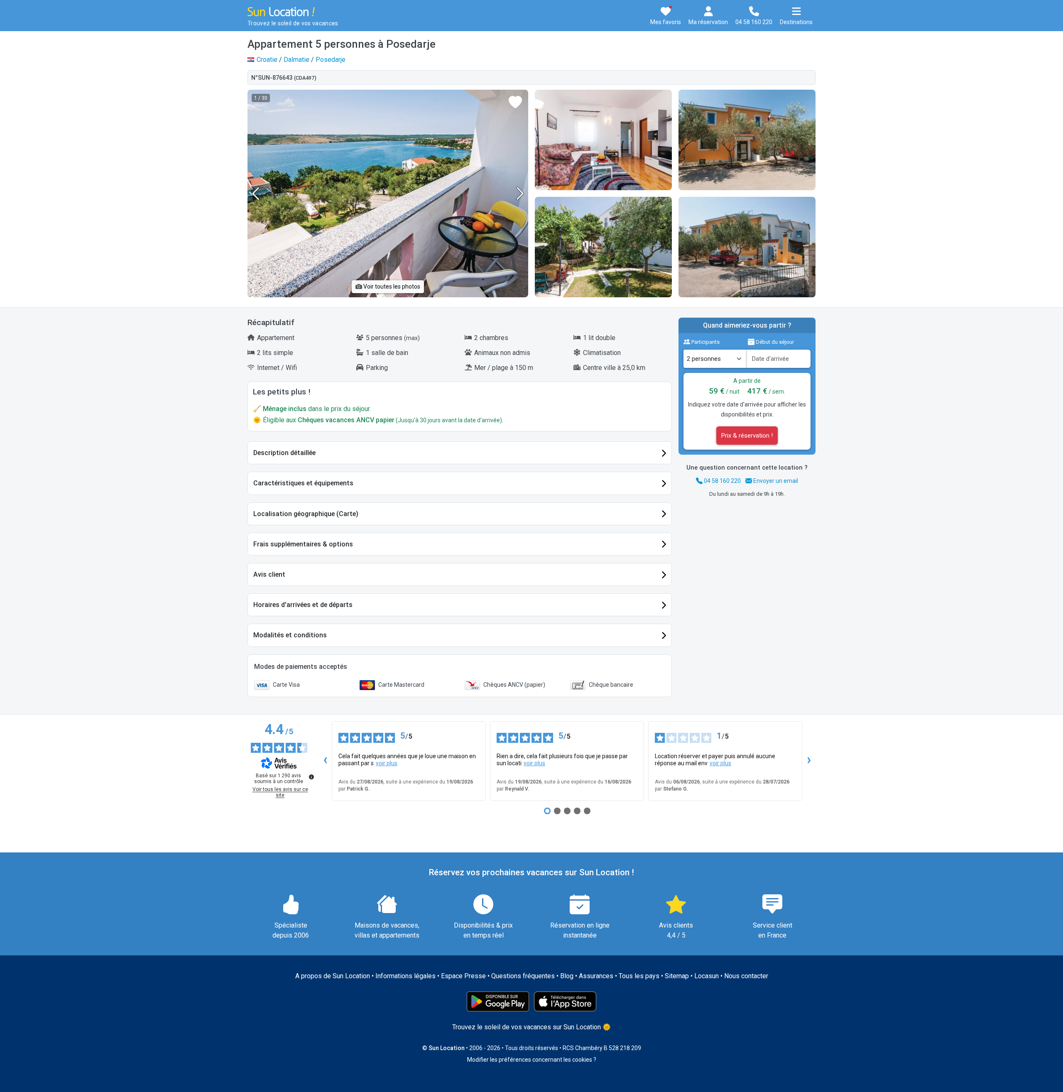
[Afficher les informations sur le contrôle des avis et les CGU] (311, 777)
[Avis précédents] (325, 761)
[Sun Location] (281, 11)
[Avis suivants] (809, 761)
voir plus (386, 763)
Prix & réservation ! (747, 435)
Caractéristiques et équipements (303, 483)
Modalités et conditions (290, 635)
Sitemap (677, 976)
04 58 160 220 (722, 480)
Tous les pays (639, 976)
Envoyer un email (775, 480)
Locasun (706, 976)
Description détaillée (284, 453)
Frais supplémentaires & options (303, 544)
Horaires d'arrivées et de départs (303, 605)
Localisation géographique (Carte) (305, 514)
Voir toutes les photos (391, 286)
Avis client (269, 574)
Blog (566, 976)
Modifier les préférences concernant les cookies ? (531, 1059)
